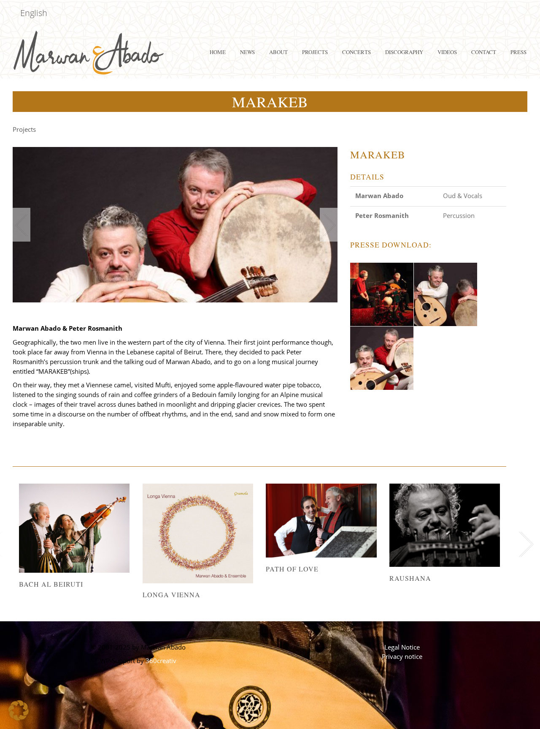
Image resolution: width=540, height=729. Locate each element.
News (247, 52)
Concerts (356, 52)
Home (218, 52)
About (278, 52)
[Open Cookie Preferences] (18, 718)
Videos (447, 52)
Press (518, 52)
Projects (315, 52)
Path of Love (292, 568)
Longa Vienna (171, 594)
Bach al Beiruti (51, 583)
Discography (404, 52)
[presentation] (524, 544)
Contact (483, 52)
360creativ (161, 660)
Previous (21, 225)
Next (329, 225)
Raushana (410, 578)
